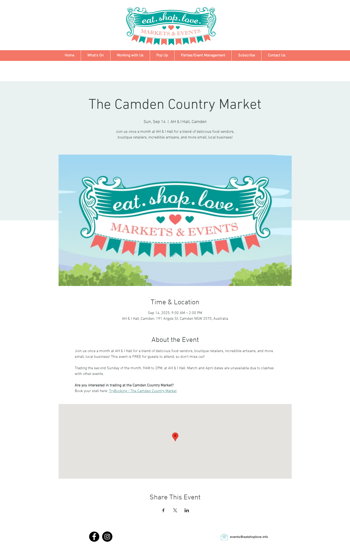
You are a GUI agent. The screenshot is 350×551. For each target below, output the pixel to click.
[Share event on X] (175, 510)
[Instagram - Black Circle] (107, 536)
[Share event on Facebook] (163, 510)
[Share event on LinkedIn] (187, 510)
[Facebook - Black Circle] (94, 536)
